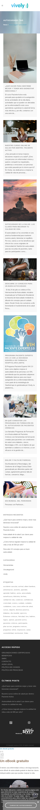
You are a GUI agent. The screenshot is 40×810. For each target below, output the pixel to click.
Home (5, 25)
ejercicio (23, 613)
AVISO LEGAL (7, 664)
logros (5, 620)
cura (14, 606)
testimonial (19, 633)
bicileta (23, 596)
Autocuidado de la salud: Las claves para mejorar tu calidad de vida (20, 226)
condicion (19, 600)
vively (5, 574)
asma (19, 593)
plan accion (7, 626)
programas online (9, 630)
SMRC (4, 658)
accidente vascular (10, 586)
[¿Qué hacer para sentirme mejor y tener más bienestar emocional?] (20, 58)
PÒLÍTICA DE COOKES (11, 667)
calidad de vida (9, 600)
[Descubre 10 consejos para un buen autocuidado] (20, 269)
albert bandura (29, 586)
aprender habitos (9, 593)
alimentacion (8, 590)
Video (26, 633)
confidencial (28, 600)
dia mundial (15, 613)
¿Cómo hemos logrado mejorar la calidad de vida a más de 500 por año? (19, 710)
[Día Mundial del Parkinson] (20, 489)
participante (22, 623)
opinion (11, 620)
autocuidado (26, 593)
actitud (20, 586)
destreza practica (22, 610)
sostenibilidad (8, 633)
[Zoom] (1, 754)
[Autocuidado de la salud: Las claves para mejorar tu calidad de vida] (20, 200)
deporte (12, 610)
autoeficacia (7, 596)
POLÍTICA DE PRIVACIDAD (12, 670)
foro (27, 616)
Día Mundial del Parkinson (18, 501)
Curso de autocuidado (21, 805)
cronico (14, 603)
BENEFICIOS (7, 656)
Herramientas (8, 565)
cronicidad (7, 603)
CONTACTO (6, 661)
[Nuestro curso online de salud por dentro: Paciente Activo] (20, 131)
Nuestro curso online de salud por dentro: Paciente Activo (19, 148)
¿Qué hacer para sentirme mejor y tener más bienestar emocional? (19, 88)
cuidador (28, 603)
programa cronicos (20, 626)
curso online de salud (25, 606)
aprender (24, 590)
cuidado (21, 603)
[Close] (3, 754)
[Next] (3, 757)
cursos (5, 610)
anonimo (17, 590)
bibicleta (16, 596)
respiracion (21, 630)
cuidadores (7, 606)
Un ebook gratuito (7, 749)
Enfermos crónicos (10, 616)
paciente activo (21, 620)
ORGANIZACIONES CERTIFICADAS (16, 653)
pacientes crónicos (10, 623)
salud (28, 630)
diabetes (6, 613)
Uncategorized (8, 570)
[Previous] (1, 757)
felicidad (21, 616)
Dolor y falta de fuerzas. (18, 460)
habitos (32, 616)
